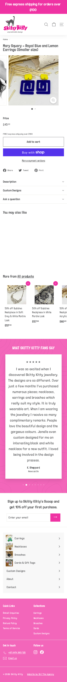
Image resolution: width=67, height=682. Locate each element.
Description (9, 181)
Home (5, 39)
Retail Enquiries (11, 613)
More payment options (33, 160)
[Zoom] (53, 100)
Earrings (38, 613)
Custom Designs (12, 190)
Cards (36, 628)
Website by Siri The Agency (40, 674)
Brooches (38, 623)
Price (6, 118)
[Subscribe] (55, 517)
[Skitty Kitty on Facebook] (42, 652)
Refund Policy (10, 623)
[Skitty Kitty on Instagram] (35, 652)
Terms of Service (11, 628)
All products (26, 276)
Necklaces (39, 618)
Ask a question (11, 199)
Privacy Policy (10, 618)
